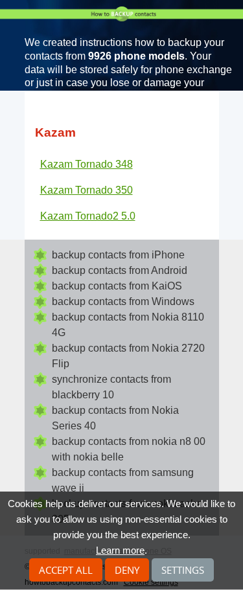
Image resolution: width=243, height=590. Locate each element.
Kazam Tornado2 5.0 (87, 215)
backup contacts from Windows (123, 301)
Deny (127, 569)
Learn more (120, 550)
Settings (182, 569)
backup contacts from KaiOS (117, 285)
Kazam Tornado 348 (86, 164)
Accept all (66, 569)
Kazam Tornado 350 (86, 190)
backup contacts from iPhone (118, 254)
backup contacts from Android (119, 270)
